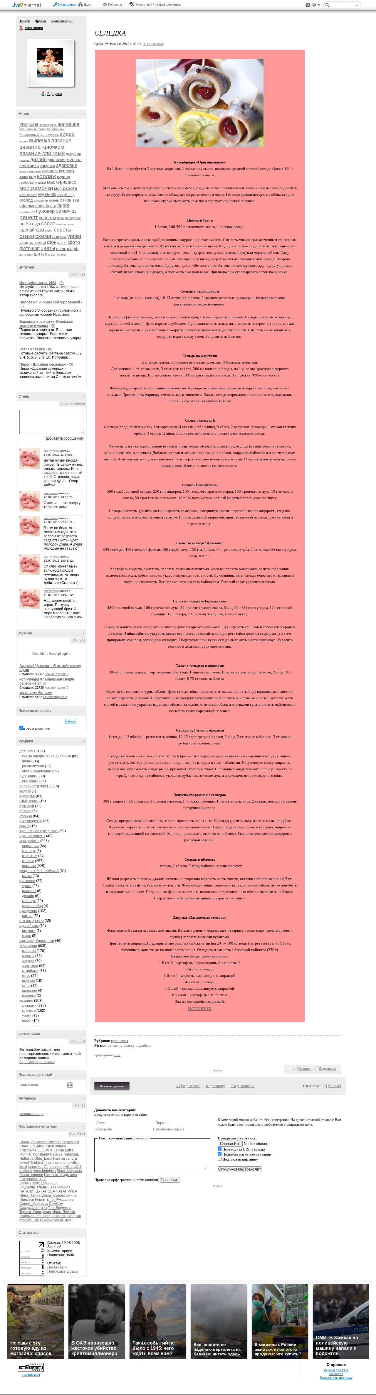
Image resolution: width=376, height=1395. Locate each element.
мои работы (29, 841)
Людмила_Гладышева (37, 1187)
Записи (24, 21)
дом (51, 160)
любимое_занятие (35, 1216)
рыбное (28, 981)
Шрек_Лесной (63, 1212)
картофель (50, 171)
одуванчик (41, 200)
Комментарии (62, 21)
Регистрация (67, 4)
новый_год (66, 195)
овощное (29, 991)
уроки (74, 236)
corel (33, 124)
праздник (27, 212)
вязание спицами (42, 153)
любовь (26, 182)
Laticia (58, 1150)
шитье (40, 253)
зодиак (25, 791)
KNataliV (59, 1146)
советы (62, 230)
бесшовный (55, 129)
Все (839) (77, 1041)
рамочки (29, 866)
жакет (61, 160)
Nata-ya (56, 1154)
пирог (63, 205)
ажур (53, 124)
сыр (55, 236)
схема (43, 236)
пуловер (45, 211)
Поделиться (327, 1069)
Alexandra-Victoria (46, 1142)
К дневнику (215, 1086)
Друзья (40, 21)
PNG (23, 124)
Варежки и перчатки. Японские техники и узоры (46, 324)
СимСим (56, 1204)
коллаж (46, 176)
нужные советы (32, 836)
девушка (73, 154)
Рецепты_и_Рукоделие (54, 1200)
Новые (334, 1086)
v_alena (25, 1171)
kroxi (23, 1167)
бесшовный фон (33, 135)
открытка (69, 199)
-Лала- (24, 1142)
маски (27, 876)
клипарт (66, 170)
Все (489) (77, 274)
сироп (49, 230)
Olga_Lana (43, 1158)
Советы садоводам (35, 771)
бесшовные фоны (32, 129)
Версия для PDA (336, 1370)
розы (60, 218)
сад (36, 224)
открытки (29, 856)
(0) (61, 283)
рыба (25, 224)
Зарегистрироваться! (37, 1062)
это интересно (31, 921)
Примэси (26, 1200)
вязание (61, 140)
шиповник (26, 254)
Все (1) (79, 1105)
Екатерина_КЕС (32, 1179)
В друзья (54, 94)
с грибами (30, 971)
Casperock (70, 1142)
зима (22, 171)
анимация (68, 124)
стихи (26, 236)
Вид (315, 6)
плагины (29, 891)
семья (24, 826)
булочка (53, 134)
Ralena (59, 1158)
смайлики (142, 1138)
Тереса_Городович (35, 1212)
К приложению (73, 403)
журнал (74, 159)
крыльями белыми (35, 693)
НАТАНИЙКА (66, 1191)
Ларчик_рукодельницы (38, 1183)
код (32, 176)
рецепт (28, 217)
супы (26, 986)
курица (63, 176)
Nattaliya (26, 1158)
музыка (47, 194)
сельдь (129, 1045)
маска (40, 182)
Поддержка (308, 5)
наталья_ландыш (66, 1216)
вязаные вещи (31, 1114)
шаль (61, 248)
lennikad (56, 1167)
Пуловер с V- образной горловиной (49, 302)
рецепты (47, 217)
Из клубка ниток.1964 (37, 283)
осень (54, 200)
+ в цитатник (153, 43)
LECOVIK (45, 1150)
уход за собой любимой (39, 871)
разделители (33, 766)
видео (67, 134)
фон (51, 242)
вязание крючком (41, 147)
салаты (28, 956)
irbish (38, 1163)
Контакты (336, 1374)
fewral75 (26, 1163)
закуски (28, 961)
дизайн (38, 159)
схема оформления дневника (46, 756)
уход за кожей (32, 242)
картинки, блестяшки (36, 941)
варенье (29, 996)
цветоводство (30, 821)
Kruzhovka (27, 1150)
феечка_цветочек (34, 1220)
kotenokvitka (69, 1163)
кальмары (34, 171)
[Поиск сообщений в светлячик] (70, 721)
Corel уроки (28, 781)
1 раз (117, 1055)
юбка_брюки (57, 254)
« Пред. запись (188, 1086)
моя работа (65, 188)
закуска (47, 165)
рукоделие (73, 218)
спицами (29, 1006)
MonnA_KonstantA (34, 1154)
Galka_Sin (42, 1146)
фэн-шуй (26, 806)
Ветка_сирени (31, 1175)
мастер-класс (61, 182)
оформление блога (37, 205)
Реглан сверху (32, 349)
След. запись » (242, 1086)
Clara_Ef (26, 1146)
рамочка (66, 211)
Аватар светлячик (50, 63)
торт (63, 237)
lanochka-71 (38, 1167)
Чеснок (44, 124)
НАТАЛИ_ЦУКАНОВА (37, 1191)
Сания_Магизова (33, 1204)
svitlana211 (72, 1167)
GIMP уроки (28, 801)
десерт (24, 160)
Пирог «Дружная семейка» (42, 364)
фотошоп (29, 248)
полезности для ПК (35, 786)
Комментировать (112, 1086)
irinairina (51, 1163)
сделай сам (31, 229)
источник (200, 1008)
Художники (28, 776)
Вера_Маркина (69, 1171)
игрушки (29, 931)
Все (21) (78, 640)
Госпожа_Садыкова (60, 1175)
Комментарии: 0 (56, 674)
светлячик (21, 28)
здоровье (66, 165)
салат (48, 224)
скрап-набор (32, 906)
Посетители (57, 1267)
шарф (72, 248)
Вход (87, 4)
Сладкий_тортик (33, 1208)
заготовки (29, 165)
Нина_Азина (30, 1195)
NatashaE (71, 1154)
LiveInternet (27, 5)
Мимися (63, 1187)
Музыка (25, 816)
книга (23, 177)
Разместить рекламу (336, 1377)
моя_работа (28, 195)
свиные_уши (65, 224)
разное (25, 811)
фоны (62, 242)
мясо (26, 976)
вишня (23, 141)
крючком (29, 1011)
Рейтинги (115, 4)
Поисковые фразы (62, 1271)
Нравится (304, 1069)
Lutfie (69, 1150)
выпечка (40, 140)
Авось (140, 4)
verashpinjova (44, 1171)
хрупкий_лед (60, 1220)
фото (74, 242)
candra (71, 1158)
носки (26, 1021)
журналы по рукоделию (38, 831)
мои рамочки (36, 188)
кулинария (28, 946)
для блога (27, 751)
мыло (26, 936)
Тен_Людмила (59, 1208)
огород (26, 199)
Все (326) (77, 1133)
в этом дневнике (36, 729)
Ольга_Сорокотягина (59, 1195)
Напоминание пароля (168, 1129)
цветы (48, 248)
